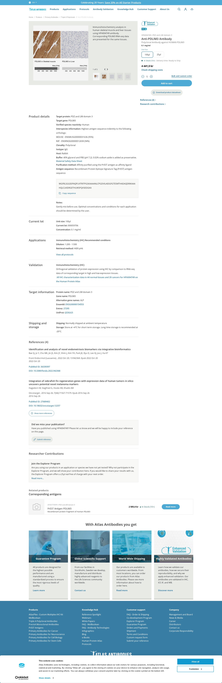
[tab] (96, 76)
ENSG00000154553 (75, 304)
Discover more (165, 590)
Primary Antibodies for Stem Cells (45, 640)
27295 (66, 308)
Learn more (39, 590)
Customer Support (146, 9)
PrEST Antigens (36, 627)
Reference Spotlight (91, 614)
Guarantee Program (136, 624)
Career (172, 621)
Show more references (43, 413)
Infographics (88, 631)
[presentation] (96, 76)
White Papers (88, 621)
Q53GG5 (69, 312)
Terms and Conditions (137, 634)
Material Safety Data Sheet (69, 161)
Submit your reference (138, 640)
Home (31, 17)
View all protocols (64, 254)
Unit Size (144, 49)
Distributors (175, 624)
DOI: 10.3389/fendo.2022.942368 (44, 370)
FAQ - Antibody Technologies (95, 627)
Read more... (37, 478)
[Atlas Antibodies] (37, 9)
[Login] (185, 9)
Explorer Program (135, 621)
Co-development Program (139, 617)
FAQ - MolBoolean (90, 624)
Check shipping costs (152, 69)
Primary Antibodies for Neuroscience (47, 634)
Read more (121, 590)
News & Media (176, 617)
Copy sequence (69, 193)
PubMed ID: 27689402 (39, 401)
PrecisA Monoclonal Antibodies (44, 624)
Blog (84, 634)
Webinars (86, 617)
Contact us (80, 590)
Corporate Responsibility (181, 631)
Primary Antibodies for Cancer (43, 631)
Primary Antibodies (51, 17)
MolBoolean (34, 617)
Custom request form (137, 637)
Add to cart (166, 83)
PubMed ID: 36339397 (39, 366)
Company (174, 610)
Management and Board (181, 614)
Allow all (195, 662)
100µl (147, 54)
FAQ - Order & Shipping (138, 614)
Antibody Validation (103, 9)
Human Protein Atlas (92, 640)
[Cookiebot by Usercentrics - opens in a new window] (22, 678)
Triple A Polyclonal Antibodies (43, 621)
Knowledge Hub (125, 9)
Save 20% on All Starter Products (123, 2)
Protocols (84, 9)
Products (54, 9)
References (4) (147, 100)
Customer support (136, 610)
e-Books (86, 637)
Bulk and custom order (182, 76)
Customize (194, 669)
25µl (159, 54)
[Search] (179, 9)
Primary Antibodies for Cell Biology (45, 637)
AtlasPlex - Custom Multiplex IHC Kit (46, 614)
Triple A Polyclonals (68, 17)
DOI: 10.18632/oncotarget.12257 (44, 405)
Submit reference (44, 439)
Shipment (131, 631)
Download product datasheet (168, 92)
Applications (69, 9)
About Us (164, 9)
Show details (44, 678)
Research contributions (152, 104)
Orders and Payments (137, 627)
